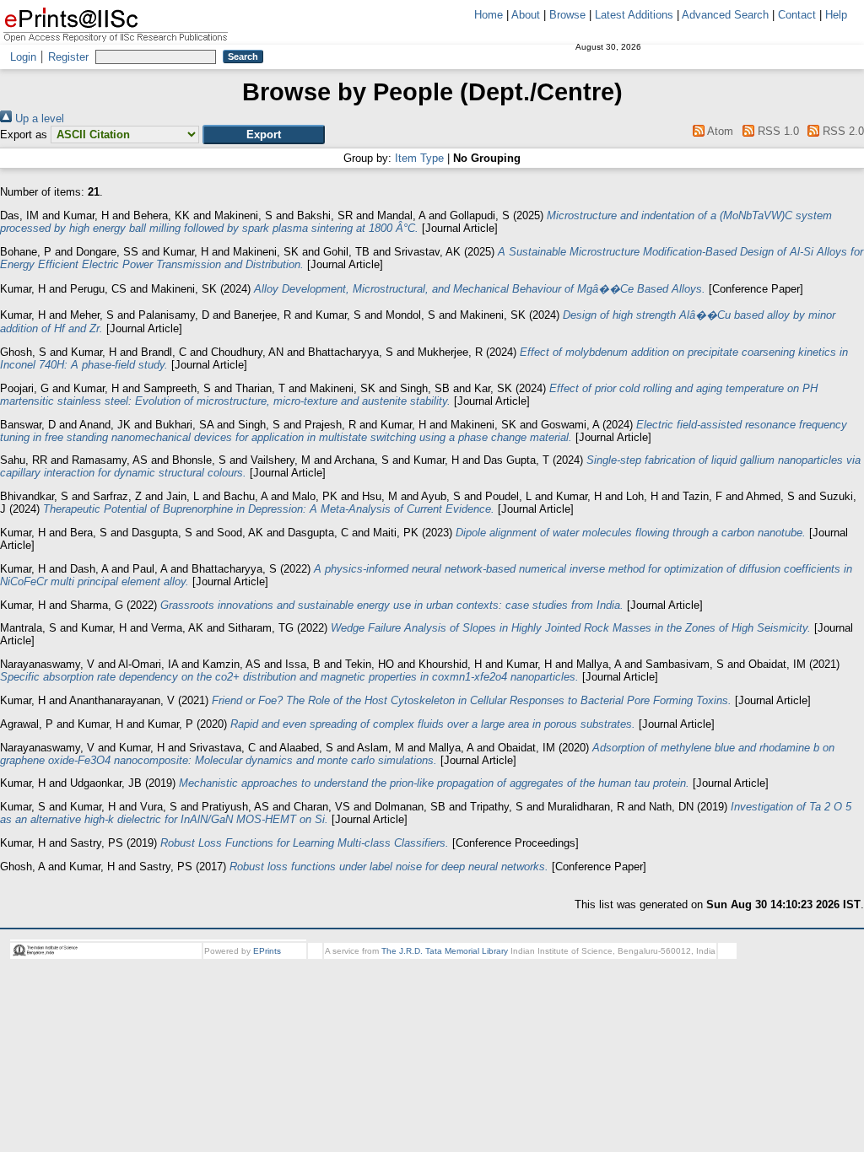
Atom (719, 131)
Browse (567, 14)
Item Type (419, 158)
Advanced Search (725, 14)
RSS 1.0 (776, 131)
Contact (797, 14)
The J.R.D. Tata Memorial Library (444, 951)
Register (68, 57)
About (525, 14)
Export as (23, 134)
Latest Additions (634, 14)
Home (488, 14)
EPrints (267, 951)
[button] (263, 134)
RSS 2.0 (841, 131)
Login (23, 57)
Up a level (38, 118)
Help (836, 14)
